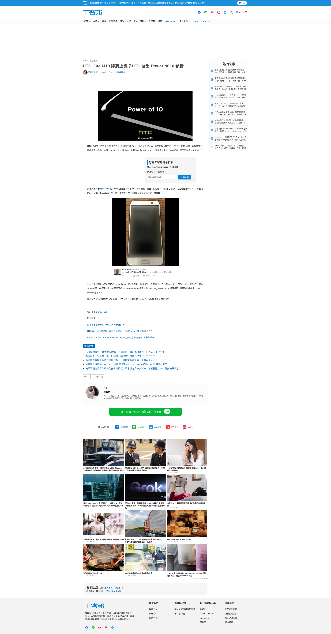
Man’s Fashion (206, 614)
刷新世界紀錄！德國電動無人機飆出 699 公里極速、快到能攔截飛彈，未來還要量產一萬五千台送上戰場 (230, 72)
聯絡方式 (153, 618)
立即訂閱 (185, 177)
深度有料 (183, 21)
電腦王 (203, 622)
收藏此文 (122, 72)
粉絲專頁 (124, 427)
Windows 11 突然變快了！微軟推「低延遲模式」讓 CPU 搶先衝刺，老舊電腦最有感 (231, 89)
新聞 (86, 21)
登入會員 (108, 588)
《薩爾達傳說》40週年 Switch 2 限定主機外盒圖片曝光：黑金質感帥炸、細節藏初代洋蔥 (230, 97)
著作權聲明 (179, 614)
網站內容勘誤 (231, 609)
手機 (104, 21)
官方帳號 (141, 427)
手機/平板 (93, 61)
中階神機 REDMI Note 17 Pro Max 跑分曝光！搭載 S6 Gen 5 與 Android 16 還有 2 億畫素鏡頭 (231, 131)
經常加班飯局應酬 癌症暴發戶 (179, 539)
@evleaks (104, 189)
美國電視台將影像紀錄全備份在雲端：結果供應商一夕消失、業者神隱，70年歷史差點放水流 (133, 368)
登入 (238, 12)
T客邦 (202, 609)
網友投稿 (229, 622)
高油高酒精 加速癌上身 (92, 573)
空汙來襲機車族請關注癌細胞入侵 (138, 573)
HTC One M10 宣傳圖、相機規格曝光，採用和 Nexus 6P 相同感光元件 (120, 331)
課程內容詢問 (231, 614)
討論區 (152, 21)
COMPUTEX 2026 (201, 21)
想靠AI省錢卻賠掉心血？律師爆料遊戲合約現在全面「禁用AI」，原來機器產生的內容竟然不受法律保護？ (230, 114)
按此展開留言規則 (113, 591)
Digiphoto (204, 618)
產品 (95, 21)
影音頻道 (174, 427)
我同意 (242, 3)
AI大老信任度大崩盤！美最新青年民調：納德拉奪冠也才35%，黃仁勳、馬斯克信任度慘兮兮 (230, 122)
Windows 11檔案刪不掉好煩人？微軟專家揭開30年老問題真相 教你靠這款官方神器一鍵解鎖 (230, 139)
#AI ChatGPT (171, 21)
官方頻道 (157, 427)
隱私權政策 (198, 3)
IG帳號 (190, 427)
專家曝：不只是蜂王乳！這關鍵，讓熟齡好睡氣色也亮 (113, 356)
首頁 (84, 61)
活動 (142, 21)
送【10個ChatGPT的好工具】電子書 (141, 411)
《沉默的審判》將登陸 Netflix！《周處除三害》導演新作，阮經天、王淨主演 (125, 352)
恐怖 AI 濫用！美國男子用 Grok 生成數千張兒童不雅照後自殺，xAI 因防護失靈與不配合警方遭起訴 (145, 505)
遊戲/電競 (113, 21)
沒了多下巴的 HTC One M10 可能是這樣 (105, 325)
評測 (122, 21)
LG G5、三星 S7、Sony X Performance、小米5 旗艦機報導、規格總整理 (120, 337)
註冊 (245, 12)
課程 (160, 21)
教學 (129, 21)
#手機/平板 (98, 377)
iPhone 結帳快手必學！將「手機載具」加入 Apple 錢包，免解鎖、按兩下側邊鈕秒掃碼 (230, 148)
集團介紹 (153, 609)
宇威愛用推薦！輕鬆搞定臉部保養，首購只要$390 (103, 539)
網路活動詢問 (231, 618)
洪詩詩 (91, 72)
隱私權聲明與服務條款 (184, 609)
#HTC (86, 377)
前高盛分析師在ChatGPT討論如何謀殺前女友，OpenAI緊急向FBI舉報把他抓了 (126, 364)
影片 (135, 21)
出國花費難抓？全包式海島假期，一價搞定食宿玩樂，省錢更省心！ (120, 360)
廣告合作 (153, 614)
